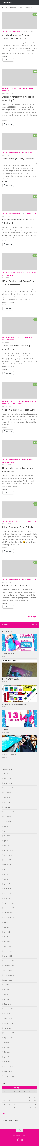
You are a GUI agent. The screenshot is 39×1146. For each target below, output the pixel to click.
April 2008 (6, 999)
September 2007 (8, 1033)
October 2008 (7, 970)
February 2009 (8, 951)
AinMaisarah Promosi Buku (11, 88)
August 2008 (7, 980)
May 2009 (6, 937)
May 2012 (6, 797)
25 (36, 135)
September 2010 (8, 865)
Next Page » (32, 617)
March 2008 (7, 1004)
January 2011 (7, 855)
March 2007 (7, 1062)
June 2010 (6, 874)
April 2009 (6, 942)
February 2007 (8, 1066)
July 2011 (6, 826)
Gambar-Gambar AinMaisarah (12, 32)
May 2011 (6, 836)
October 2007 (7, 1028)
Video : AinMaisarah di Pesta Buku (18, 409)
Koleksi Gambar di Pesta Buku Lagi (18, 527)
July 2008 (6, 985)
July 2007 (6, 1042)
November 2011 (8, 812)
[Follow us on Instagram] (36, 625)
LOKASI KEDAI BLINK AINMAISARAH (15, 704)
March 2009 (7, 946)
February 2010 (8, 893)
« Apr (3, 1113)
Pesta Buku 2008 (30, 214)
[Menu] (36, 2)
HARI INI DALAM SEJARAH (11, 679)
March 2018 (7, 778)
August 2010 (7, 869)
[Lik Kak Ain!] (33, 625)
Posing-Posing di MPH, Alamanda (18, 158)
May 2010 (6, 879)
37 (36, 442)
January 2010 (7, 898)
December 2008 (8, 961)
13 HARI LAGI (6, 730)
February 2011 (8, 850)
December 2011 (8, 807)
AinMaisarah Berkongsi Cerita (12, 401)
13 (36, 384)
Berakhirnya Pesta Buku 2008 (16, 585)
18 (36, 14)
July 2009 (6, 927)
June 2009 (6, 932)
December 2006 (8, 1071)
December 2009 (8, 903)
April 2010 (6, 884)
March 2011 (7, 845)
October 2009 (7, 913)
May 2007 (6, 1052)
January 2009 (7, 956)
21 (36, 71)
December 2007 (8, 1018)
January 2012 (7, 802)
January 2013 (7, 783)
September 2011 (8, 821)
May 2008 (6, 994)
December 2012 (8, 788)
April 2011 (6, 841)
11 (36, 255)
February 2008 (8, 1009)
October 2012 (7, 793)
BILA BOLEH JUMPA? (9, 654)
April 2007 (6, 1057)
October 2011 (7, 817)
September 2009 (8, 918)
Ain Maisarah (6, 2)
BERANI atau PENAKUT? (10, 755)
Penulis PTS (28, 153)
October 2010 (7, 860)
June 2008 (6, 990)
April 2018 (6, 773)
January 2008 (7, 1014)
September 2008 (8, 975)
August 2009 (7, 922)
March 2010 (7, 889)
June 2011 (6, 831)
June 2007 (6, 1047)
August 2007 (7, 1038)
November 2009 (8, 908)
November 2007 (8, 1023)
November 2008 (8, 966)
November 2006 (8, 1076)
